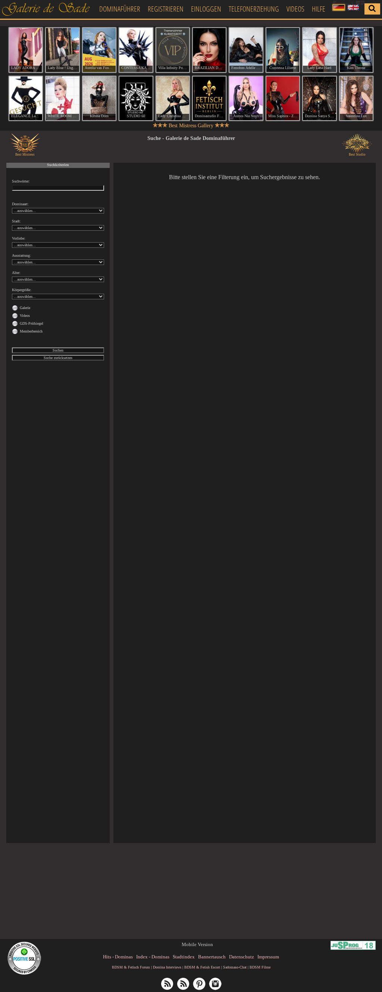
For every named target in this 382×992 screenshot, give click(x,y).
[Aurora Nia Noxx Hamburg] (245, 99)
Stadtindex (184, 957)
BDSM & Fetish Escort (202, 967)
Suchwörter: (21, 181)
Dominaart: (20, 204)
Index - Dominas (152, 957)
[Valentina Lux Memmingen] (356, 99)
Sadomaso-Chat (235, 967)
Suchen (58, 350)
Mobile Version (197, 944)
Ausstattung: (21, 255)
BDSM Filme (260, 967)
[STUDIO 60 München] (135, 99)
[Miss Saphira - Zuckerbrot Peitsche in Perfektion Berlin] (282, 99)
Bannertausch (212, 957)
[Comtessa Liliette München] (282, 50)
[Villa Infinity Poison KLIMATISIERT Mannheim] (172, 50)
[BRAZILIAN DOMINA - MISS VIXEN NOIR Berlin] (209, 50)
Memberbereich (31, 331)
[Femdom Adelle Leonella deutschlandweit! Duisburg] (245, 50)
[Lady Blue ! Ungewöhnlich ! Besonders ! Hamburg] (62, 50)
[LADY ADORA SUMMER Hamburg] (25, 50)
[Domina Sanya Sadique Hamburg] (319, 99)
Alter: (16, 273)
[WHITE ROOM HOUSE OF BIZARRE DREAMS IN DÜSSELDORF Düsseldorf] (62, 99)
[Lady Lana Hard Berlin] (319, 50)
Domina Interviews (167, 967)
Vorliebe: (18, 238)
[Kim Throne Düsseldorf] (356, 50)
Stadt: (16, 221)
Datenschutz (241, 957)
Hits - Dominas (118, 957)
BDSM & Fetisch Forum (131, 967)
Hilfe (318, 9)
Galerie (25, 308)
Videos (295, 9)
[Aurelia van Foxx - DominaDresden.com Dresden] (99, 50)
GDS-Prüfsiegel (31, 323)
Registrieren (166, 9)
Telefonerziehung (254, 9)
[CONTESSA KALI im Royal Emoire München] (135, 50)
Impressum (268, 957)
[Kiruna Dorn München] (99, 99)
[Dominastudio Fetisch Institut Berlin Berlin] (209, 99)
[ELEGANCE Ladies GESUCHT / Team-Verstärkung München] (25, 99)
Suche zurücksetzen (58, 358)
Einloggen (206, 9)
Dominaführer (119, 9)
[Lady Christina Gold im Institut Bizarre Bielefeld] (172, 99)
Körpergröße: (21, 290)
